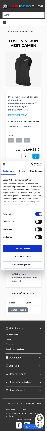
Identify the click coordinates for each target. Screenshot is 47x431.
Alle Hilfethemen (12, 339)
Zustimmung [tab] (8, 171)
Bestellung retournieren (15, 354)
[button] (23, 333)
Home (10, 31)
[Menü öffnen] (5, 22)
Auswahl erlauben (23, 256)
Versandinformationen (14, 349)
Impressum (29, 414)
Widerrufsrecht (17, 414)
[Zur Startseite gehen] (23, 6)
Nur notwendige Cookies (22, 265)
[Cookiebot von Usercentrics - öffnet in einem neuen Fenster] (31, 164)
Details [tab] (22, 171)
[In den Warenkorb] (34, 154)
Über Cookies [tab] (36, 171)
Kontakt (9, 344)
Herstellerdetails (18, 315)
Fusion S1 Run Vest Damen (24, 31)
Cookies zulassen (22, 248)
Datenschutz (30, 408)
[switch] (38, 222)
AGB (7, 414)
